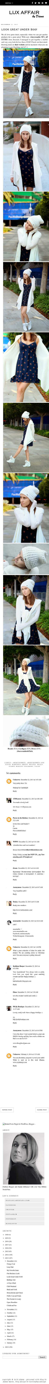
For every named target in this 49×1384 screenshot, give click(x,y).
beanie (32, 764)
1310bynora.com (25, 807)
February (10, 1339)
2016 (7, 1248)
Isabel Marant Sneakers (21, 766)
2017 (7, 1245)
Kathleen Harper (19, 966)
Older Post (42, 1110)
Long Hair (10, 1267)
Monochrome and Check (15, 1293)
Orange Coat (11, 1264)
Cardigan (22, 748)
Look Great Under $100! (15, 1277)
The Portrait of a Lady (14, 1299)
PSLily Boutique (18, 1006)
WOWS (15, 842)
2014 (7, 1255)
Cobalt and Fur (11, 1305)
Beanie (10, 748)
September (10, 1316)
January (10, 1343)
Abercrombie (35, 37)
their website (20, 44)
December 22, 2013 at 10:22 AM (32, 921)
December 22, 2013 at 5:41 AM (29, 842)
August (9, 1319)
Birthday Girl (11, 1280)
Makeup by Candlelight (20, 788)
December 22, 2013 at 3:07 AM (31, 779)
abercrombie (19, 762)
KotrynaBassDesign (37, 1381)
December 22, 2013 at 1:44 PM (31, 947)
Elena (15, 992)
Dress (33, 748)
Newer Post (7, 1110)
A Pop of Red (11, 1283)
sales (37, 766)
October (10, 1313)
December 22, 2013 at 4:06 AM (32, 799)
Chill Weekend (11, 1286)
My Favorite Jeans (13, 1270)
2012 (7, 1347)
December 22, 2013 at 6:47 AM (32, 887)
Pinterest (11, 1219)
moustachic (17, 921)
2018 (7, 1241)
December (10, 1261)
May (8, 1329)
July (8, 1323)
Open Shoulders (12, 1302)
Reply (15, 791)
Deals (40, 764)
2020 (7, 1234)
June (8, 1326)
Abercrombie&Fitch (25, 751)
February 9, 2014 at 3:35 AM (30, 1054)
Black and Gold (12, 1289)
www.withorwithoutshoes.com (31, 850)
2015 (7, 1251)
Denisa (15, 902)
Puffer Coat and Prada (14, 1296)
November (10, 1309)
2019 (7, 1238)
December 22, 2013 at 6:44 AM (28, 868)
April (9, 1333)
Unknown (16, 779)
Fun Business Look (13, 1273)
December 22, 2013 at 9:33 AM (29, 902)
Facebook (11, 1205)
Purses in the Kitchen (20, 818)
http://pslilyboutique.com (21, 1019)
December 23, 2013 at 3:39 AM (28, 992)
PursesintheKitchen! (19, 830)
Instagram (11, 1214)
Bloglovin (11, 1223)
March (9, 1336)
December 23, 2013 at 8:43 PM (32, 1030)
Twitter (10, 1209)
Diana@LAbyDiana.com (18, 1200)
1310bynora (17, 799)
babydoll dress (20, 764)
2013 (7, 1258)
